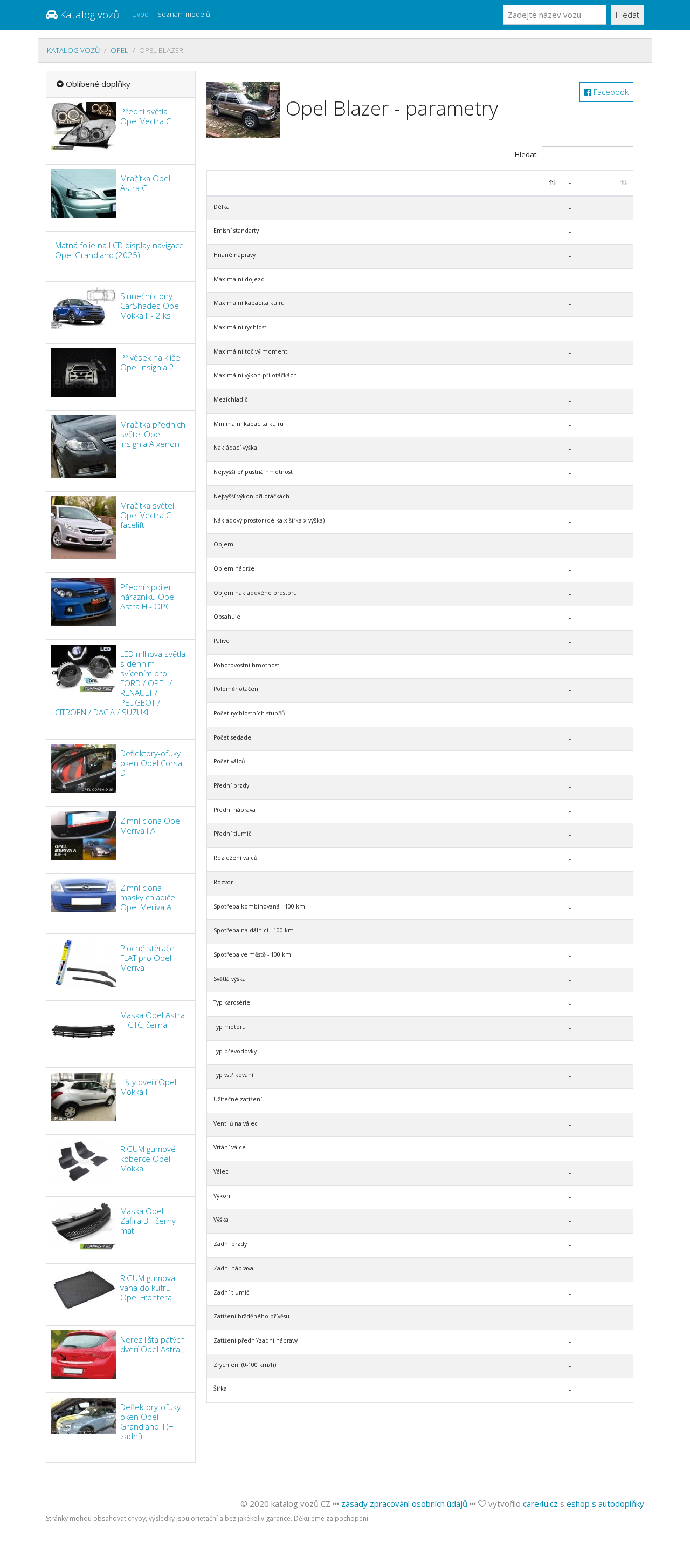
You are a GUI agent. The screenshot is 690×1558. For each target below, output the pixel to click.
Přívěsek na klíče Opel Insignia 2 (150, 362)
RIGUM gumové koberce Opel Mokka (148, 1158)
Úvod (140, 14)
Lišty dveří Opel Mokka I (148, 1086)
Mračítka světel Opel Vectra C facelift (147, 515)
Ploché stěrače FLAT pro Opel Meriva (147, 958)
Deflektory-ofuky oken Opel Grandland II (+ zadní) (150, 1421)
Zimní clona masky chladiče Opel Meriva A (147, 897)
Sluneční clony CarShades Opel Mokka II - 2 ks (150, 305)
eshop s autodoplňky (605, 1503)
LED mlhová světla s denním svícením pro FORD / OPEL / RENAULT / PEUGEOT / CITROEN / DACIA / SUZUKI (120, 682)
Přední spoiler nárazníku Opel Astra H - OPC (148, 596)
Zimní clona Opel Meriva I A (151, 825)
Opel (119, 50)
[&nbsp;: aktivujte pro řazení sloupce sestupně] (384, 183)
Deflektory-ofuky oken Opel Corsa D (151, 763)
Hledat (627, 14)
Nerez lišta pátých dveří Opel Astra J (152, 1344)
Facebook (610, 91)
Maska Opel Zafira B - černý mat (148, 1220)
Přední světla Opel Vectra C (145, 116)
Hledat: (526, 154)
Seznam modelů (183, 14)
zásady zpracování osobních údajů (404, 1503)
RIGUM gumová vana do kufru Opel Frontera (147, 1287)
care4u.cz (540, 1503)
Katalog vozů (88, 14)
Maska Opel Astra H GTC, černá (152, 1020)
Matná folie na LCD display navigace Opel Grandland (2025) (119, 250)
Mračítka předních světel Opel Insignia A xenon (152, 434)
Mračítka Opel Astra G (145, 183)
